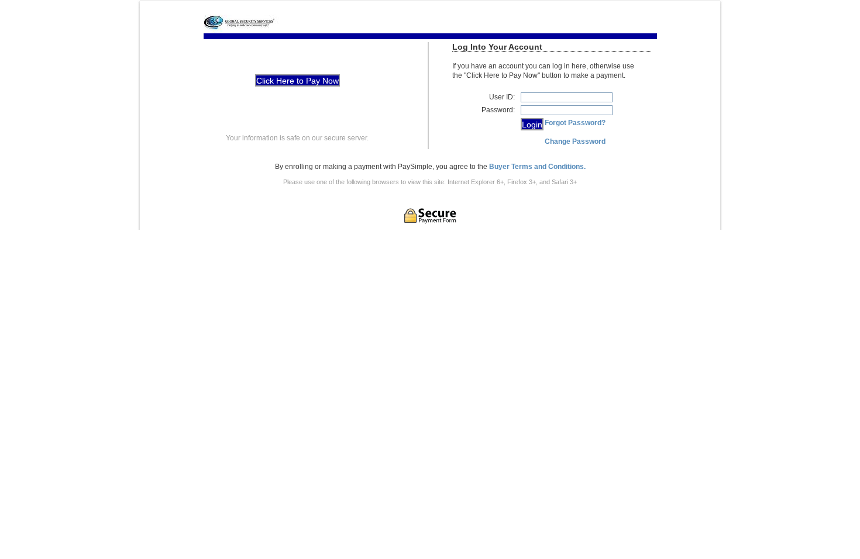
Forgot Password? (575, 123)
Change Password (575, 141)
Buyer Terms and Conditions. (537, 167)
